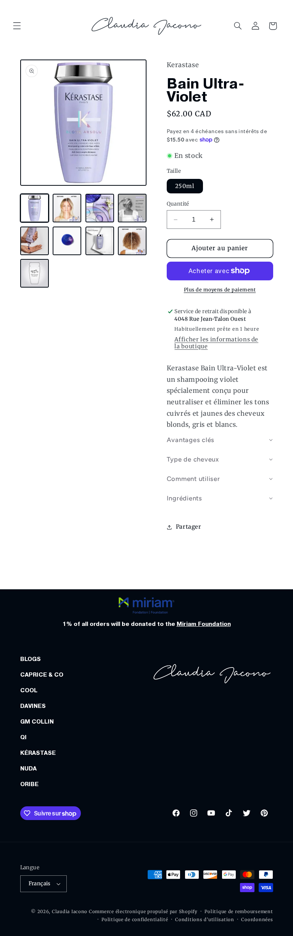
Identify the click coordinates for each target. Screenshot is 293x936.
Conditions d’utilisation (204, 919)
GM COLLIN (37, 721)
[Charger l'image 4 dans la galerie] (132, 208)
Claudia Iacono (69, 911)
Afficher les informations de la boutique (216, 343)
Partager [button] (188, 526)
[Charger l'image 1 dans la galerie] (34, 208)
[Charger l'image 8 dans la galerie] (132, 241)
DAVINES (33, 706)
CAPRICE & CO (41, 674)
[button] (17, 26)
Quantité (178, 204)
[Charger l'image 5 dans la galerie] (34, 241)
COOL (28, 690)
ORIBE (29, 784)
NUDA (28, 768)
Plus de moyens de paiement (220, 290)
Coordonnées (257, 919)
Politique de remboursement (238, 911)
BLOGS (30, 659)
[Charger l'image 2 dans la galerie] (67, 208)
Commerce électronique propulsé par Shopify (143, 911)
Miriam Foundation (204, 624)
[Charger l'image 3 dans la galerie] (99, 208)
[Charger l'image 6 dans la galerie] (67, 241)
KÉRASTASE (38, 752)
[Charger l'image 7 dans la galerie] (99, 241)
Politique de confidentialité (134, 919)
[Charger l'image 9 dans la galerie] (34, 273)
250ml (185, 186)
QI (23, 737)
